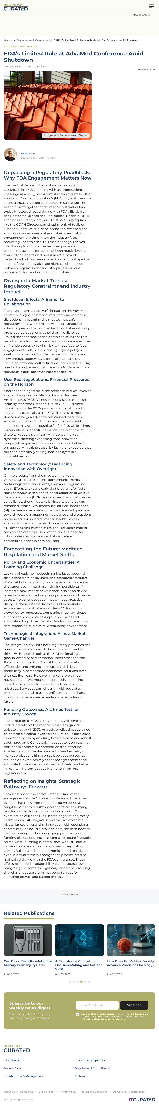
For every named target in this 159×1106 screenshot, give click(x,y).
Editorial (80, 1076)
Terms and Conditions (94, 1091)
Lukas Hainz (27, 153)
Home (8, 40)
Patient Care (12, 1068)
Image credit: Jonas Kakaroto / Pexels (66, 135)
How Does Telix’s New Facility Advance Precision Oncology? (130, 963)
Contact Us (26, 1091)
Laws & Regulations (21, 46)
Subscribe (134, 1005)
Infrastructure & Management (24, 1076)
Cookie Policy (46, 1091)
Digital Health (13, 1060)
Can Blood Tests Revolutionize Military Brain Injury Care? (28, 963)
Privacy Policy (68, 1091)
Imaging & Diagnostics (90, 1060)
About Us (9, 1091)
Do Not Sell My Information (129, 1091)
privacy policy (119, 1019)
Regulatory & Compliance (34, 40)
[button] (70, 982)
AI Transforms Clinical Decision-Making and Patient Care (78, 964)
